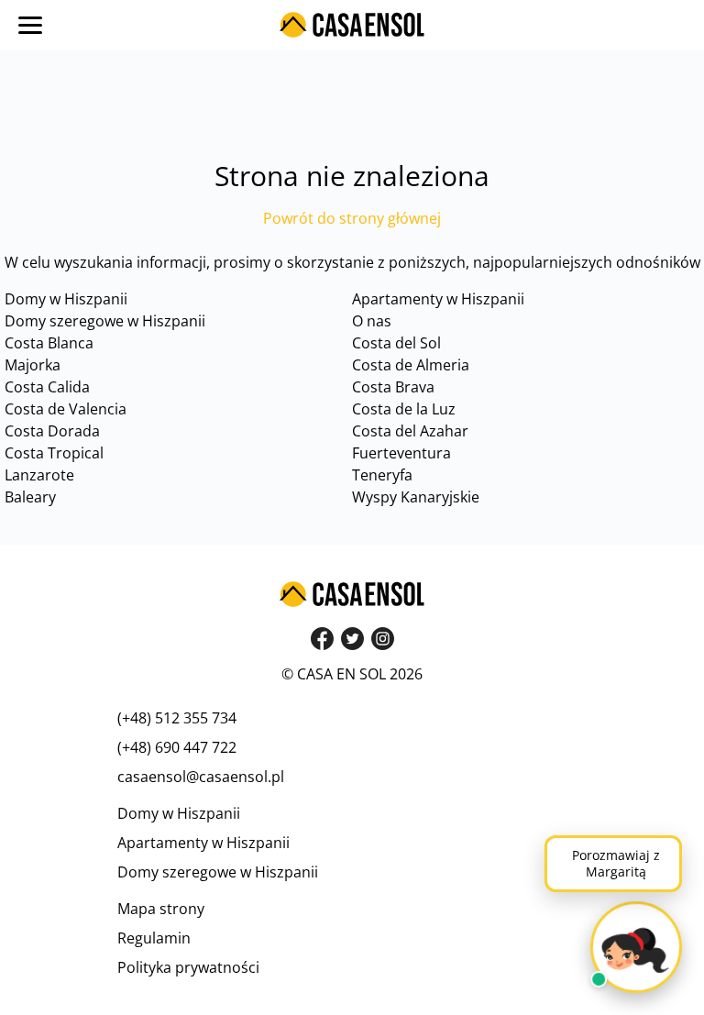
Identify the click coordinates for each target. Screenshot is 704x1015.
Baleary (30, 497)
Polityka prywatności (188, 967)
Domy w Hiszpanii (66, 299)
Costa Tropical (54, 453)
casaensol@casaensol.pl (200, 777)
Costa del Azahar (410, 431)
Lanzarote (39, 475)
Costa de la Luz (404, 409)
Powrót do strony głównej (352, 218)
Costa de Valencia (65, 409)
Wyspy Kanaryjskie (415, 497)
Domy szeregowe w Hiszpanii (105, 321)
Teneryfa (382, 475)
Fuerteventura (401, 453)
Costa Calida (47, 387)
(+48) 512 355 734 (176, 718)
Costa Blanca (49, 343)
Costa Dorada (52, 431)
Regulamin (154, 938)
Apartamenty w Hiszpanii (438, 299)
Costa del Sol (396, 343)
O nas (371, 321)
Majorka (32, 365)
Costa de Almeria (410, 365)
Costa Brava (393, 387)
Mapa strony (160, 909)
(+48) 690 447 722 (176, 747)
